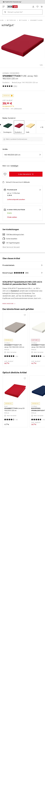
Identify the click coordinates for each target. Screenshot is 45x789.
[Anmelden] (33, 7)
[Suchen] (5, 12)
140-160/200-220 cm (12, 155)
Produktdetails (8, 265)
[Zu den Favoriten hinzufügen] (5, 174)
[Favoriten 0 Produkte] (37, 7)
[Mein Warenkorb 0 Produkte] (42, 7)
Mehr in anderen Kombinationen (16, 139)
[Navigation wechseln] (3, 7)
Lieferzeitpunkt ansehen (16, 199)
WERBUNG (6, 95)
